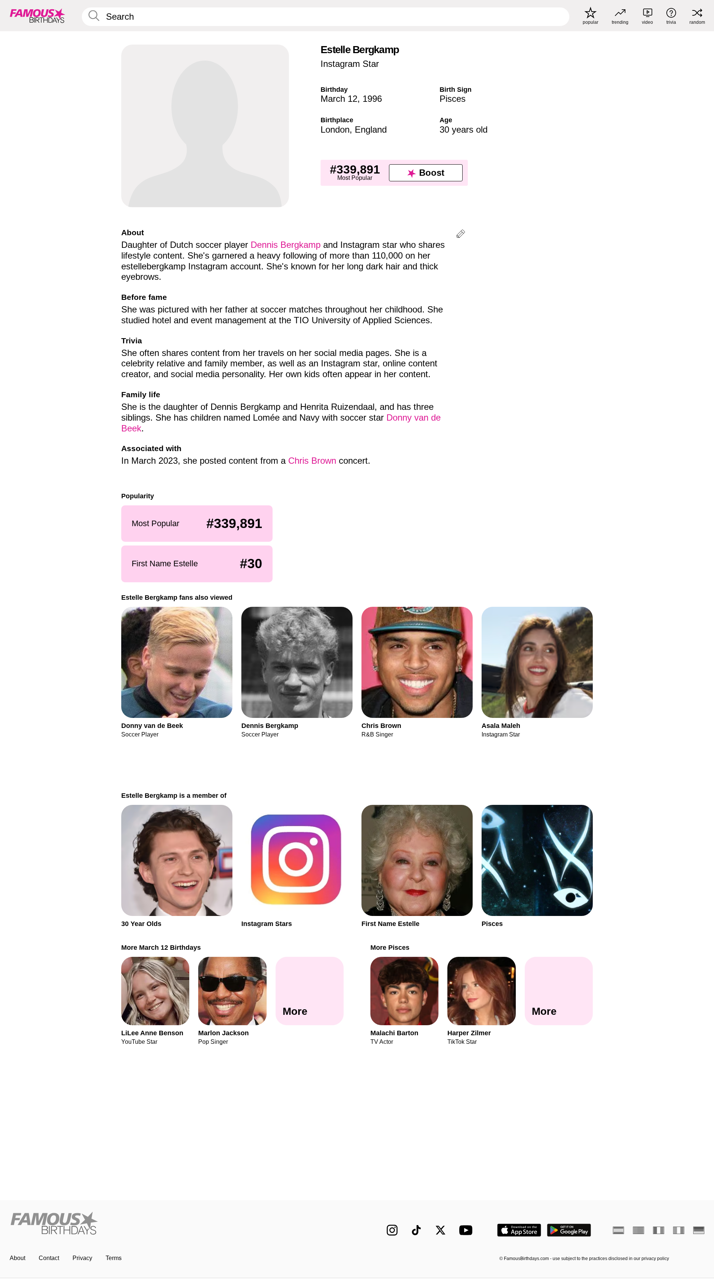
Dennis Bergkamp (286, 245)
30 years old (464, 129)
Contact (49, 1258)
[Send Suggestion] (460, 235)
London (335, 129)
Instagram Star (350, 64)
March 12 (339, 99)
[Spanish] (618, 1230)
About (17, 1258)
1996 (372, 99)
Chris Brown (312, 461)
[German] (698, 1230)
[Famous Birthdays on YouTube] (467, 1230)
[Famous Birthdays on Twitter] (440, 1230)
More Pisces (389, 947)
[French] (658, 1230)
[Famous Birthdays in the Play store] (569, 1230)
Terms (114, 1258)
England (371, 129)
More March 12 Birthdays (161, 947)
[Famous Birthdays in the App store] (519, 1230)
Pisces (453, 99)
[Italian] (678, 1230)
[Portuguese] (638, 1230)
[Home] (181, 1224)
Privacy (82, 1258)
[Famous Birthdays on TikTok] (416, 1230)
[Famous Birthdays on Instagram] (392, 1230)
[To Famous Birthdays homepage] (37, 15)
